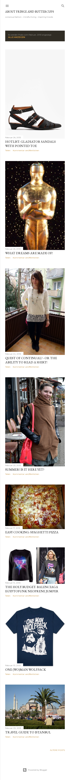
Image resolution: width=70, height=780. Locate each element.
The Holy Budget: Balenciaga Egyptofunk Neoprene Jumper (31, 589)
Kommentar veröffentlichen (26, 150)
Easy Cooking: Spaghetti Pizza (31, 532)
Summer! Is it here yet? (24, 469)
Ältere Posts (57, 750)
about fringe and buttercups (29, 11)
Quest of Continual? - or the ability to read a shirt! (31, 360)
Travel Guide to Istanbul (28, 732)
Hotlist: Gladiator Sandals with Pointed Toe (30, 143)
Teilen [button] (7, 150)
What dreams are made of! (29, 253)
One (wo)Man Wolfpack (25, 669)
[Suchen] (63, 5)
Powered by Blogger (37, 770)
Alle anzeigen (16, 37)
